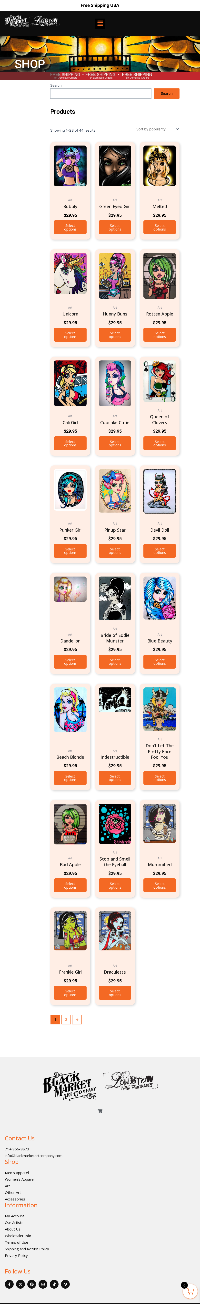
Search (56, 85)
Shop (12, 1161)
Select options (70, 227)
